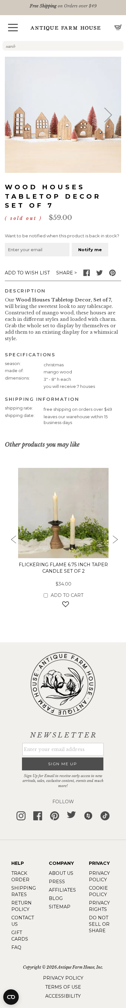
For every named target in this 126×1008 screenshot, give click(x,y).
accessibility (63, 996)
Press (57, 881)
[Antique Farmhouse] (65, 28)
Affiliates (62, 890)
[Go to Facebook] (86, 274)
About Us (61, 873)
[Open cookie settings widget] (11, 997)
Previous (11, 541)
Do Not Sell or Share (99, 924)
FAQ (16, 947)
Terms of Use (63, 987)
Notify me (90, 249)
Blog (56, 898)
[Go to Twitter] (99, 274)
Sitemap (59, 907)
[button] (12, 27)
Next (114, 541)
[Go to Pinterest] (112, 274)
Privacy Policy (63, 978)
